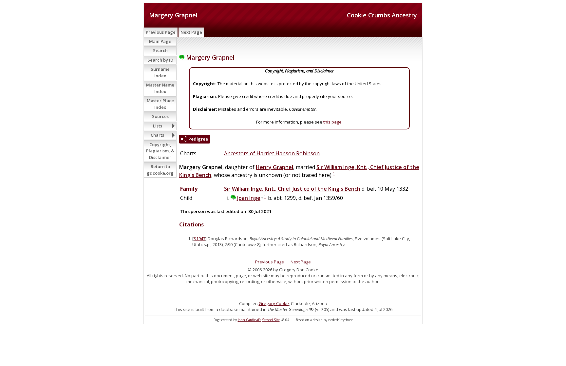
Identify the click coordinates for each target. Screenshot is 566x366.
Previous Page (161, 32)
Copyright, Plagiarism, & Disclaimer (160, 151)
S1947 (199, 238)
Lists (157, 126)
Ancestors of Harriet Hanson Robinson (272, 153)
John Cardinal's (249, 320)
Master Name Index (160, 88)
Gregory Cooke (274, 303)
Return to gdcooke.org (160, 170)
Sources (160, 116)
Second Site (271, 320)
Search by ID (160, 60)
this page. (333, 122)
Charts (157, 135)
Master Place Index (160, 104)
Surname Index (160, 72)
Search (160, 50)
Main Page (160, 41)
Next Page (191, 32)
